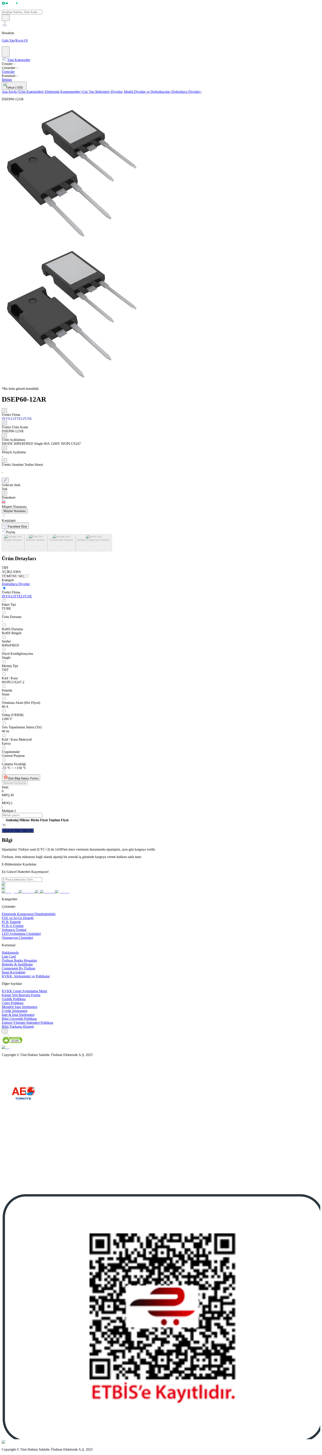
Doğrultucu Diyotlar (187, 92)
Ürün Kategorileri (31, 92)
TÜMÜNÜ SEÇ (13, 576)
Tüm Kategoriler (18, 60)
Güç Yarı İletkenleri (96, 92)
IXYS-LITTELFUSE (17, 596)
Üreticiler (8, 72)
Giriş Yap (8, 40)
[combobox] (4, 1031)
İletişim (7, 79)
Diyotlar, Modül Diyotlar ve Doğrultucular (141, 92)
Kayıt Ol (22, 40)
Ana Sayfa (10, 92)
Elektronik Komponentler (63, 92)
